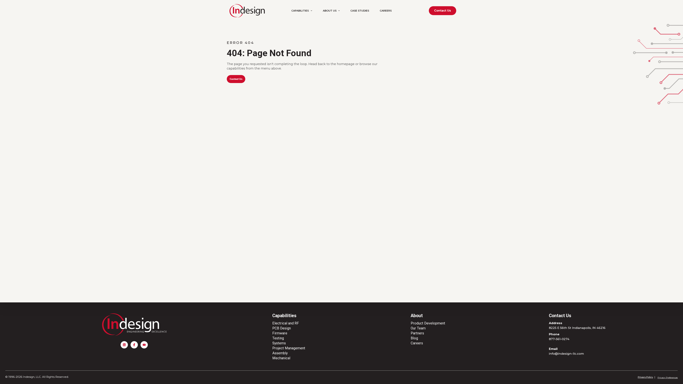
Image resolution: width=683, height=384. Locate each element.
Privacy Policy (645, 377)
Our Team (418, 328)
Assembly (280, 353)
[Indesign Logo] (247, 10)
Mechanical (281, 358)
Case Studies (359, 10)
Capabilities (300, 10)
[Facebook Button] (134, 344)
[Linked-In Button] (124, 344)
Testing (278, 338)
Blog (414, 338)
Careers (386, 10)
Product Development (428, 323)
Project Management (288, 348)
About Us (330, 10)
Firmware (279, 333)
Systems (279, 343)
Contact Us (442, 10)
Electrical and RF (285, 323)
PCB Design (281, 328)
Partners (417, 333)
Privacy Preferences (668, 377)
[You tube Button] (144, 344)
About (417, 315)
